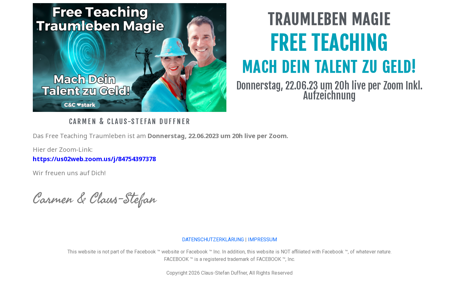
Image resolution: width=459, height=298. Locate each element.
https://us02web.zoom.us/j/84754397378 (94, 159)
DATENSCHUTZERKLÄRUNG (213, 240)
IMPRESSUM (262, 240)
